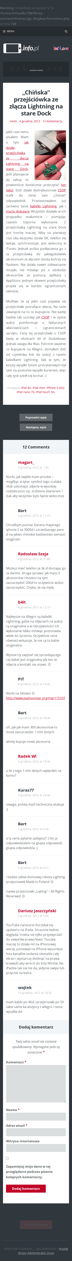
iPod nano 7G (26, 392)
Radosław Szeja (33, 554)
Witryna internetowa (23, 1141)
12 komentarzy (52, 121)
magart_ (26, 462)
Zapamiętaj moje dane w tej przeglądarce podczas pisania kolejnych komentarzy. (29, 1171)
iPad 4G (26, 388)
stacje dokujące (17, 211)
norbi (13, 121)
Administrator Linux (40, 1253)
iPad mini (39, 388)
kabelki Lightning (43, 206)
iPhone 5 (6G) (55, 388)
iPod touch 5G (45, 392)
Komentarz (16, 1062)
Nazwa (13, 1110)
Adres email (16, 1125)
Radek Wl (27, 756)
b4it (22, 602)
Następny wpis (36, 427)
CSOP (62, 190)
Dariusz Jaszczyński (37, 910)
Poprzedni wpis (36, 417)
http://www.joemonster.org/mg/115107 (35, 698)
